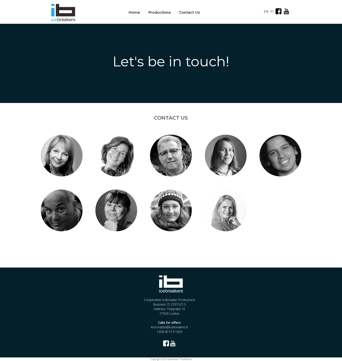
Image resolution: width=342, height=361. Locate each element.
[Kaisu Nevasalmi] (225, 173)
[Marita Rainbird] (116, 173)
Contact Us (189, 12)
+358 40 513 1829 (169, 332)
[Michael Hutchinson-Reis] (61, 228)
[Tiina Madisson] (61, 173)
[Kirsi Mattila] (116, 228)
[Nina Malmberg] (225, 228)
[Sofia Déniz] (171, 228)
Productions (159, 12)
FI (272, 11)
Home (134, 12)
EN (266, 11)
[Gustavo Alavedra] (280, 173)
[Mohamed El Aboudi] (171, 173)
